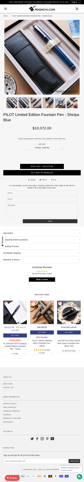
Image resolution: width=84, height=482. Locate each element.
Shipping (7, 415)
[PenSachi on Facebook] (37, 439)
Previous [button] (7, 57)
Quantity (42, 154)
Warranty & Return (12, 418)
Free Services (9, 407)
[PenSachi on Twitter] (32, 439)
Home (5, 16)
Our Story (8, 384)
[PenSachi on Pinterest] (47, 439)
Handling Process (11, 411)
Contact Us (8, 387)
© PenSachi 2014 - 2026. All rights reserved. (42, 469)
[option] (42, 57)
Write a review (42, 279)
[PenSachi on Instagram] (42, 439)
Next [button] (77, 57)
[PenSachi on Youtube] (52, 439)
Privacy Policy (10, 403)
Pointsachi (8, 422)
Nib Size (42, 144)
